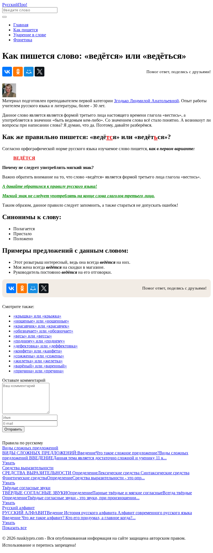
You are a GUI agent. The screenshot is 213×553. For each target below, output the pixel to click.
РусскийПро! (14, 4)
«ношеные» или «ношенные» (41, 321)
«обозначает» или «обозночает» (43, 331)
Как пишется (25, 29)
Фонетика (22, 39)
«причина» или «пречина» (38, 370)
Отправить (13, 429)
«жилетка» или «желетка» (38, 361)
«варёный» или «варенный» (40, 365)
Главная (20, 24)
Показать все (14, 527)
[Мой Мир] (29, 71)
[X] (39, 71)
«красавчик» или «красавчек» (41, 326)
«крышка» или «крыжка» (37, 316)
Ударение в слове (29, 34)
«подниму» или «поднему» (39, 341)
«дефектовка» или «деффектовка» (45, 346)
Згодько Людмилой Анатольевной (146, 100)
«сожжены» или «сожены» (38, 356)
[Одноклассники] (18, 71)
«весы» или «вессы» (32, 336)
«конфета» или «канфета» (37, 351)
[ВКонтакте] (7, 71)
